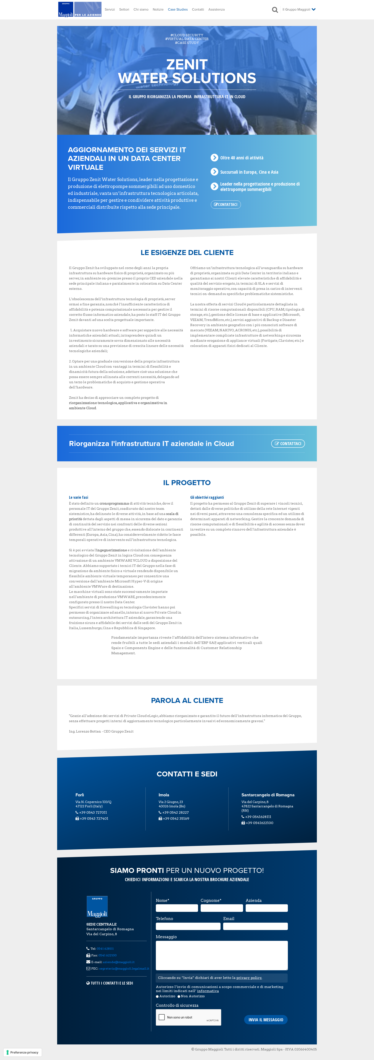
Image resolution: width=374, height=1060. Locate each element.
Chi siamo (141, 9)
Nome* (162, 900)
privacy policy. (249, 978)
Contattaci (227, 204)
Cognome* (211, 900)
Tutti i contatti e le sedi (112, 983)
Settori (124, 9)
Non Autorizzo (193, 996)
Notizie (158, 9)
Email (228, 919)
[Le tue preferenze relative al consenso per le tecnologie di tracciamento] (22, 1052)
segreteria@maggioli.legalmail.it (124, 968)
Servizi (110, 9)
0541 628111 (105, 948)
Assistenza (216, 9)
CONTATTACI (290, 443)
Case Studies (178, 9)
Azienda (254, 900)
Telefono (164, 919)
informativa (208, 991)
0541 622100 (107, 955)
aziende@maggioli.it (119, 962)
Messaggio (166, 937)
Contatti (198, 9)
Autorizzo (167, 996)
